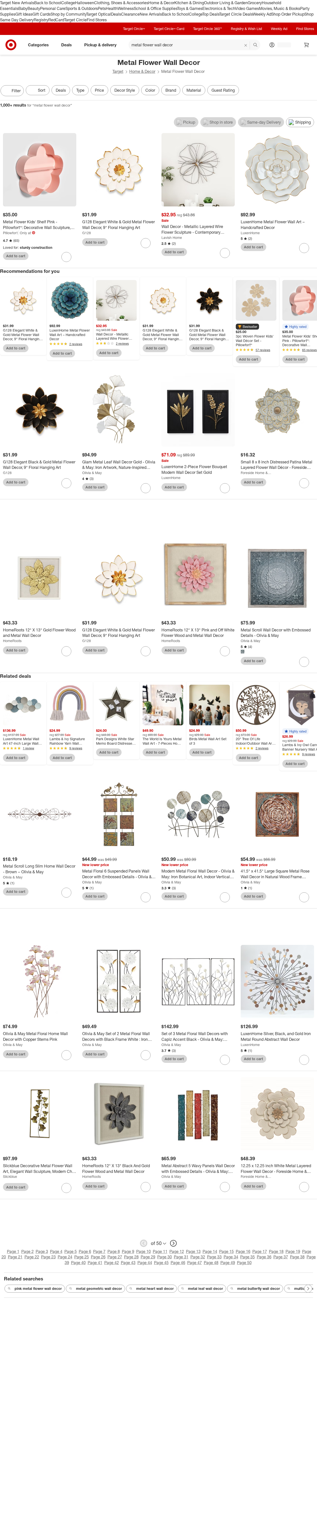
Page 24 (65, 1256)
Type (80, 90)
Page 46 (178, 1262)
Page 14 (210, 1251)
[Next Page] (312, 91)
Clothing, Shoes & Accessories (121, 2)
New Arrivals (151, 14)
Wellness (126, 8)
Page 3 (42, 1251)
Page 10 (143, 1251)
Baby (22, 8)
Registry (41, 19)
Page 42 (111, 1262)
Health (112, 8)
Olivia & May (92, 473)
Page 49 (227, 1262)
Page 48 (211, 1262)
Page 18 (276, 1251)
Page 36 (264, 1256)
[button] (247, 327)
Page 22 (32, 1256)
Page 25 (81, 1256)
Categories (38, 44)
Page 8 (113, 1251)
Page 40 (78, 1262)
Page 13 (193, 1251)
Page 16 (243, 1251)
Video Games (247, 8)
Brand (170, 90)
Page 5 (70, 1251)
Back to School (47, 2)
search (255, 45)
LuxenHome (250, 233)
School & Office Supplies (155, 8)
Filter (16, 90)
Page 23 (48, 1256)
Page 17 (259, 1251)
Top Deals (210, 14)
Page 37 (280, 1256)
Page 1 (13, 1251)
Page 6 (85, 1251)
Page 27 (114, 1256)
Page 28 (131, 1256)
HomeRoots (12, 641)
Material (193, 90)
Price (99, 90)
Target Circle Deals (236, 14)
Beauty (33, 8)
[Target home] (11, 45)
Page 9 (128, 1251)
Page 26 (98, 1256)
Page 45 (161, 1262)
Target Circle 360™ (207, 29)
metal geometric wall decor (99, 1288)
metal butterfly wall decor (258, 1288)
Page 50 (244, 1262)
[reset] (246, 45)
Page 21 (15, 1256)
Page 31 (181, 1256)
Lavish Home (171, 237)
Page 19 (293, 1251)
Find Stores (97, 19)
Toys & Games (189, 8)
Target (117, 71)
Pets (102, 8)
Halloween (84, 2)
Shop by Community (68, 14)
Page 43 (128, 1262)
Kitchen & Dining (189, 2)
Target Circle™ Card (169, 29)
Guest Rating (223, 90)
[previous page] (144, 1243)
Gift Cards (41, 14)
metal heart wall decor (155, 1288)
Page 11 (160, 1251)
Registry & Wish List (246, 29)
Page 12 (176, 1251)
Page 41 (95, 1262)
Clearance (130, 14)
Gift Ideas (23, 14)
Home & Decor (161, 2)
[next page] (173, 1243)
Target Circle (75, 19)
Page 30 (164, 1256)
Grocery (255, 2)
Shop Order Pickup (287, 14)
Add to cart (15, 256)
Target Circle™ (134, 29)
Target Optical (98, 14)
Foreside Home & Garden (256, 473)
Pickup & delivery (100, 44)
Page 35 (247, 1256)
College (68, 2)
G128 (86, 233)
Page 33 (214, 1256)
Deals (116, 14)
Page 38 (297, 1256)
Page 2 (27, 1251)
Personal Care (52, 8)
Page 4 (56, 1251)
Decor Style (124, 90)
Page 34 (231, 1256)
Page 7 (99, 1251)
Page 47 (194, 1262)
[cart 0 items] (306, 44)
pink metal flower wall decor (38, 1288)
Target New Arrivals (17, 2)
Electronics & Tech (218, 8)
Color (150, 90)
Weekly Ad (262, 14)
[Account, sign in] (281, 44)
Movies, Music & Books (279, 8)
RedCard (56, 19)
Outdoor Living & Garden (226, 2)
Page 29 (148, 1256)
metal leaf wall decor (205, 1288)
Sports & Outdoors (81, 8)
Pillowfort (10, 233)
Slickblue (10, 1176)
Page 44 (144, 1262)
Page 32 (197, 1256)
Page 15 (226, 1251)
